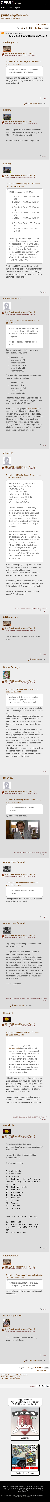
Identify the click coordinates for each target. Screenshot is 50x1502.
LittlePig (7, 110)
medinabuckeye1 (12, 298)
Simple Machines (22, 1495)
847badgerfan (10, 42)
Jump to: (33, 1386)
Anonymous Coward (14, 862)
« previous (39, 24)
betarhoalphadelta (12, 1315)
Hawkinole (8, 1013)
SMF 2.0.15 (4, 1495)
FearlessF (35, 659)
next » (45, 24)
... (25, 28)
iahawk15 (8, 453)
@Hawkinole (33, 409)
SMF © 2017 (12, 1495)
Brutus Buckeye (33, 104)
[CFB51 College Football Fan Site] (25, 2)
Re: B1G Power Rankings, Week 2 (20, 54)
